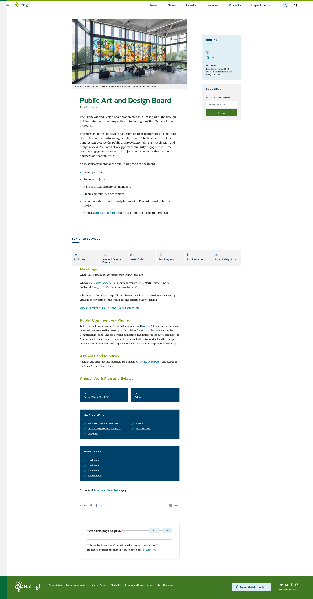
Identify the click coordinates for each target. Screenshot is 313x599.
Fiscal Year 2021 (94, 470)
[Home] (22, 5)
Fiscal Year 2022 (94, 465)
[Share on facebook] (97, 505)
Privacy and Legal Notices (139, 584)
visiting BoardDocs (149, 361)
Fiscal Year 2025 (94, 460)
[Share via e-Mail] (103, 505)
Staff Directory (165, 584)
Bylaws (138, 397)
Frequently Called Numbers (253, 587)
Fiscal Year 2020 (94, 476)
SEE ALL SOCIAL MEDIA (288, 589)
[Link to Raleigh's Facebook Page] (291, 584)
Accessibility (55, 584)
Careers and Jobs (75, 584)
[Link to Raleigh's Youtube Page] (286, 584)
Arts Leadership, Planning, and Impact (104, 429)
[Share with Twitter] (91, 505)
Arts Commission (143, 429)
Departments (261, 5)
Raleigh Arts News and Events (218, 97)
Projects (235, 5)
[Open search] (285, 5)
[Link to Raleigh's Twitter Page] (281, 584)
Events (191, 5)
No (167, 530)
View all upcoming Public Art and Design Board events (109, 307)
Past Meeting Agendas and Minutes (103, 423)
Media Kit (116, 584)
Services (212, 5)
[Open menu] (7, 5)
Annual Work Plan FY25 (96, 397)
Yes (154, 530)
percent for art (105, 212)
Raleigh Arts (93, 434)
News (172, 5)
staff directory (148, 549)
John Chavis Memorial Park (103, 283)
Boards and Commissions (108, 490)
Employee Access (98, 584)
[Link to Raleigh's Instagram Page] (296, 584)
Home (153, 5)
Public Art (140, 423)
